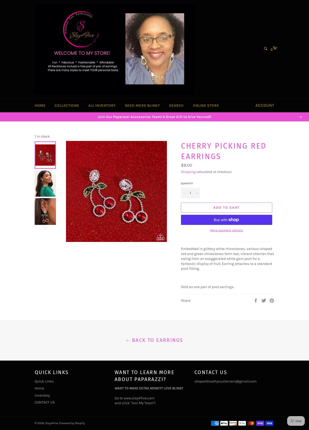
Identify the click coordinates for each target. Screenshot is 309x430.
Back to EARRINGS (156, 340)
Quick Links (44, 381)
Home (40, 105)
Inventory (42, 395)
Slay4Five (51, 423)
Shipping (188, 172)
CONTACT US (45, 402)
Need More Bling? (142, 105)
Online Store (206, 105)
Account (264, 105)
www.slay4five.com (139, 398)
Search (176, 105)
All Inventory (102, 105)
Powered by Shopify (72, 423)
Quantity (187, 183)
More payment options (226, 230)
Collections (67, 105)
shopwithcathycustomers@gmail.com (225, 381)
